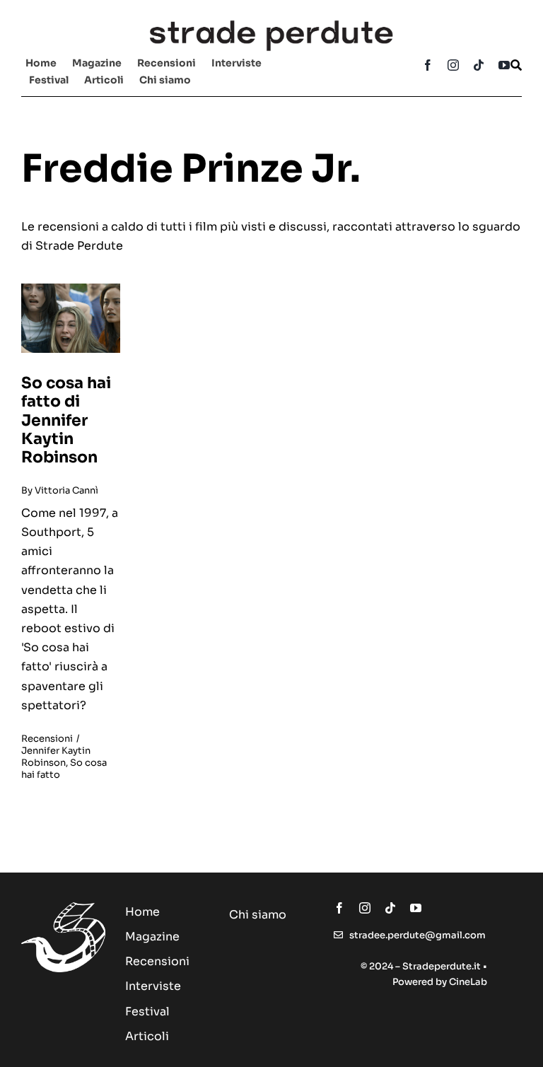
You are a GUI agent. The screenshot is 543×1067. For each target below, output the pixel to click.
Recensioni (47, 739)
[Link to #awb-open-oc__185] (516, 65)
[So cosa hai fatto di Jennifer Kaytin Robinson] (70, 288)
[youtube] (504, 65)
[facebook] (427, 65)
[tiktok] (478, 65)
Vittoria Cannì (66, 490)
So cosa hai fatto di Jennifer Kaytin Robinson (66, 420)
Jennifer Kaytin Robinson (55, 757)
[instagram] (453, 65)
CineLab (468, 982)
